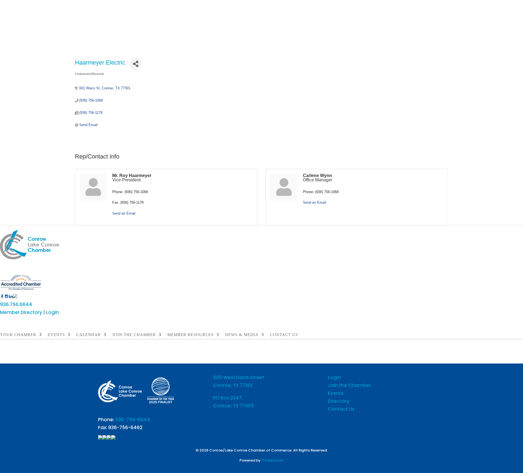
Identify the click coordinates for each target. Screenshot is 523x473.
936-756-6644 (132, 419)
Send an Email (123, 213)
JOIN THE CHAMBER (134, 335)
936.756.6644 (16, 304)
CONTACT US (284, 335)
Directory (338, 401)
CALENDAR (88, 335)
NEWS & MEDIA (242, 335)
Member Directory (21, 312)
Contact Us (341, 409)
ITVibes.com (273, 460)
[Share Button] (135, 64)
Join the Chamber (349, 385)
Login (52, 312)
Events (335, 393)
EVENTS (56, 335)
